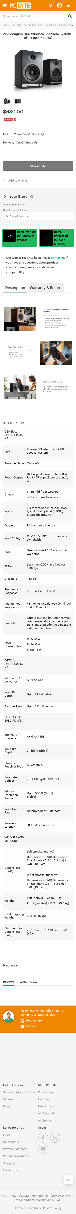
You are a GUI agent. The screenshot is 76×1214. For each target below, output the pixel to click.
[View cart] (68, 5)
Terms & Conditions (28, 1208)
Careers (8, 1099)
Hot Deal (44, 1099)
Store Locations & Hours (19, 1092)
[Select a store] (50, 5)
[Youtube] (43, 1152)
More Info (38, 166)
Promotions (45, 1092)
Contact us (33, 1026)
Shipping (9, 1163)
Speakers (50, 24)
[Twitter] (55, 1141)
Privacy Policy (52, 1208)
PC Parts (16, 24)
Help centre (34, 1020)
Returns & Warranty (16, 1156)
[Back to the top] (68, 1179)
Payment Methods (15, 1148)
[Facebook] (44, 1141)
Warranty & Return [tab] (45, 287)
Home (5, 24)
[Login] (59, 5)
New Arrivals (46, 1106)
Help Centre (11, 1141)
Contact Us (10, 1170)
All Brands (45, 1120)
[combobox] (38, 16)
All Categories (47, 1113)
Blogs (7, 1106)
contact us (58, 257)
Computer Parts (33, 24)
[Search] (69, 16)
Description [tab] (15, 287)
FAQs (6, 1134)
